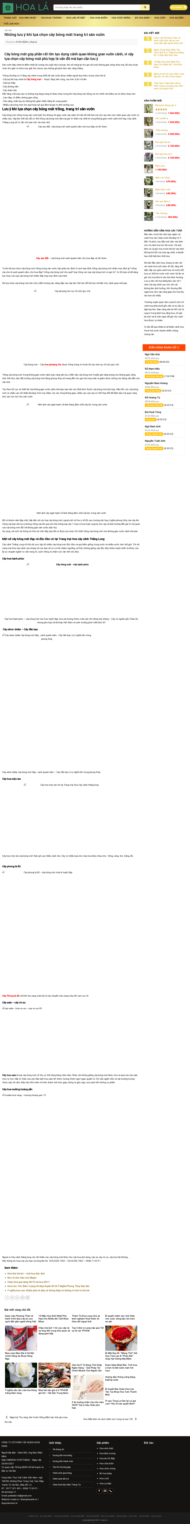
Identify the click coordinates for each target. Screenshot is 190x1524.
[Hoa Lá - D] (25, 7)
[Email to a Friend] (17, 1297)
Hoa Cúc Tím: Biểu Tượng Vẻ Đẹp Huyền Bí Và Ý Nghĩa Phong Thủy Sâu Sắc (48, 1286)
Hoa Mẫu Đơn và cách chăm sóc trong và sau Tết (108, 1419)
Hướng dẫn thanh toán (63, 1461)
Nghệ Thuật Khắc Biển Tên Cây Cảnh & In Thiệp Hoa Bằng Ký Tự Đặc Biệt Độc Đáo (169, 53)
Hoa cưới (159, 17)
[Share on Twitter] (12, 1297)
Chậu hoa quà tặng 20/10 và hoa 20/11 (28, 1282)
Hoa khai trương (51, 17)
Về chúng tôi (58, 1449)
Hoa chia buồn (98, 17)
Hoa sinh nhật (28, 17)
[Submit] (145, 7)
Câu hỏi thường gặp (62, 1467)
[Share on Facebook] (7, 1297)
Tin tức (8, 30)
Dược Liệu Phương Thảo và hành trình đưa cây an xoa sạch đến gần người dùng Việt (168, 40)
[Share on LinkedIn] (27, 1297)
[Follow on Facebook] (99, 1491)
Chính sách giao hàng (62, 1473)
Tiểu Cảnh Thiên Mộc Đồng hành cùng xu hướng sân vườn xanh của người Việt (168, 86)
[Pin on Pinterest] (22, 1297)
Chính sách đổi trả (61, 1479)
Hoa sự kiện (176, 17)
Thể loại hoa (11, 23)
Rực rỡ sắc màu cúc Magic (22, 1277)
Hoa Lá (33, 42)
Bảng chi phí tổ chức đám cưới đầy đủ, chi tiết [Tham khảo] (169, 75)
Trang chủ (9, 17)
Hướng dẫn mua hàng (62, 1455)
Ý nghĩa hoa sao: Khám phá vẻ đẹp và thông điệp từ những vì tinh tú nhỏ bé (48, 1290)
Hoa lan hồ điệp (75, 17)
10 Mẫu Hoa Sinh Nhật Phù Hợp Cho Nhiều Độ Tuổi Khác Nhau (168, 65)
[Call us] (110, 1491)
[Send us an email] (105, 1491)
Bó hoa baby (142, 17)
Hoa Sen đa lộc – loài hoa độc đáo (26, 1273)
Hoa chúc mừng (121, 17)
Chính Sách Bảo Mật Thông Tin (67, 1485)
